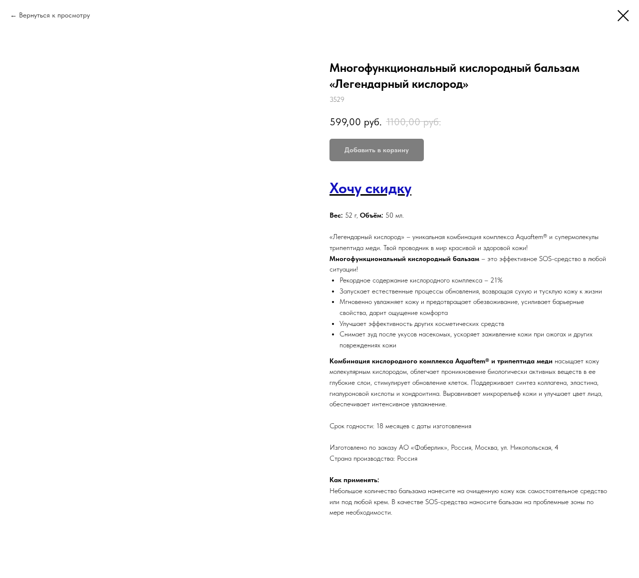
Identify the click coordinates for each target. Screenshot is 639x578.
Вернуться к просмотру (54, 15)
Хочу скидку (370, 188)
